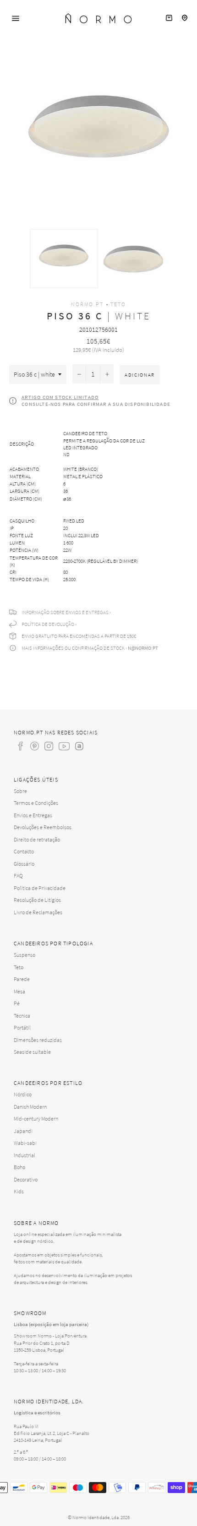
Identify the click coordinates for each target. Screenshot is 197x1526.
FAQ (18, 875)
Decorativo (26, 1179)
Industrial (24, 1155)
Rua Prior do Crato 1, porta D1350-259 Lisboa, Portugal (42, 1346)
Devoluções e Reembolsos (42, 827)
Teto (118, 304)
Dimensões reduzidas (38, 1039)
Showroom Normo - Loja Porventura (50, 1335)
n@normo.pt (143, 648)
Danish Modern (30, 1106)
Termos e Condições (36, 802)
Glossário (24, 863)
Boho (19, 1167)
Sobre (20, 790)
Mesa (19, 991)
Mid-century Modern (36, 1118)
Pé (17, 1003)
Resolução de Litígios (37, 899)
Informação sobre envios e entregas (65, 612)
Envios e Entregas (33, 815)
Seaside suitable (32, 1051)
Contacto (24, 851)
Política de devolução (48, 624)
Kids (19, 1191)
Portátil (22, 1027)
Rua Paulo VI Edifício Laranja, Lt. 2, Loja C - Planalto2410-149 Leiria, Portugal (51, 1433)
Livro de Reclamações (38, 912)
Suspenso (24, 954)
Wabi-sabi (25, 1142)
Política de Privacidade (40, 887)
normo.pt (87, 304)
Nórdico (23, 1094)
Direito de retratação (37, 839)
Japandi (23, 1130)
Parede (22, 979)
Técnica (22, 1015)
